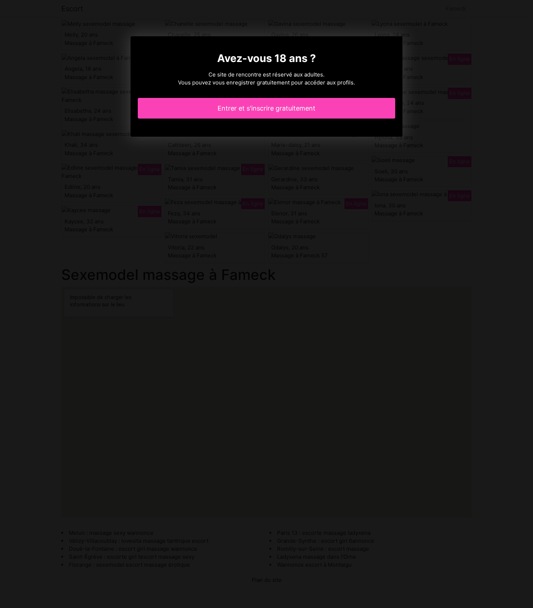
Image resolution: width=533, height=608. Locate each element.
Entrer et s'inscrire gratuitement (266, 108)
